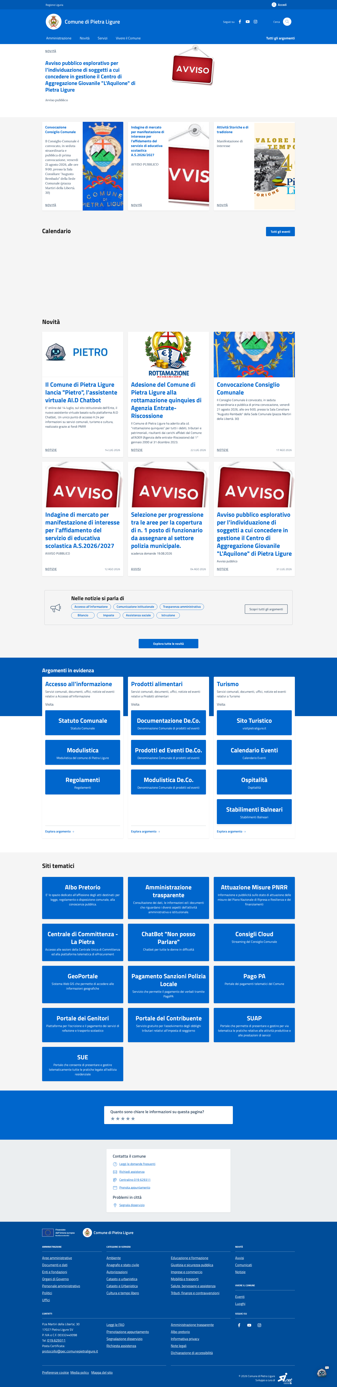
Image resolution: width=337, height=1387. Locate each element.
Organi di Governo (55, 1279)
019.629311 (56, 1340)
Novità (85, 38)
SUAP (254, 1018)
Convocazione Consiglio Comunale (60, 129)
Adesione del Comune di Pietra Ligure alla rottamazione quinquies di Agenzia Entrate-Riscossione (166, 399)
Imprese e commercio (186, 1272)
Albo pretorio (180, 1331)
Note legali (178, 1345)
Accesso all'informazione (78, 684)
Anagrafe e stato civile (122, 1265)
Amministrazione (58, 38)
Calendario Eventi (254, 750)
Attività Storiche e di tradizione (232, 129)
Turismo (228, 684)
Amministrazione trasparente (168, 891)
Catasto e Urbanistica (122, 1286)
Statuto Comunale (83, 720)
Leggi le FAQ (115, 1324)
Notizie (240, 1272)
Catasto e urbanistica (121, 1279)
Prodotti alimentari (157, 684)
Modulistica (82, 750)
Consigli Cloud (254, 934)
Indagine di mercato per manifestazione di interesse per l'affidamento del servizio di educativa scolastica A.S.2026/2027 (147, 141)
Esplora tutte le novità (168, 643)
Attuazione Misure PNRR (254, 887)
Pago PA (254, 976)
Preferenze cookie (55, 1372)
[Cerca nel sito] (287, 22)
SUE (82, 1057)
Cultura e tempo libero (122, 1293)
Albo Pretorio (82, 887)
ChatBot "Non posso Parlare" (168, 938)
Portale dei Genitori (83, 1018)
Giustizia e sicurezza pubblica (192, 1265)
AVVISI (136, 569)
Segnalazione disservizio (124, 1338)
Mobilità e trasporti (185, 1279)
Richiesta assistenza (121, 1345)
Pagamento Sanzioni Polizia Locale (168, 980)
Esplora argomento (58, 831)
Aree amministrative (57, 1258)
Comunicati (243, 1265)
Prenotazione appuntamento (127, 1331)
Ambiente (113, 1258)
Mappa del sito (102, 1372)
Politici (47, 1293)
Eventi (240, 1296)
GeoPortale (83, 976)
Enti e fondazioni (54, 1272)
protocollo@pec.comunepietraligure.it (70, 1351)
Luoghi (240, 1303)
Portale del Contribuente (169, 1018)
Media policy (79, 1372)
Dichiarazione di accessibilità (192, 1352)
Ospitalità (254, 780)
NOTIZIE (51, 450)
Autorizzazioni (117, 1272)
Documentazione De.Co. (168, 720)
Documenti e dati (54, 1265)
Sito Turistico (254, 720)
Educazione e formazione (189, 1258)
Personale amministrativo (61, 1286)
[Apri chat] (322, 1372)
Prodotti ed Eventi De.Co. (168, 750)
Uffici (46, 1300)
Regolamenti (83, 780)
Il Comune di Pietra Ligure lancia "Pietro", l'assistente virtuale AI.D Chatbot (81, 392)
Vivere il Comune (128, 38)
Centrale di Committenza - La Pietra (83, 938)
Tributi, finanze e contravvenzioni (195, 1293)
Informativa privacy (185, 1338)
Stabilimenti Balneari (254, 809)
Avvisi (239, 1258)
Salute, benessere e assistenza (193, 1286)
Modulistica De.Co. (168, 780)
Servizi (102, 38)
